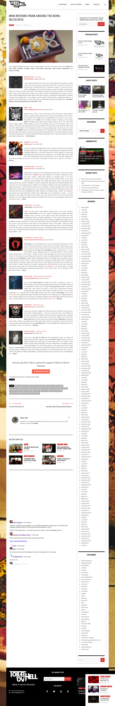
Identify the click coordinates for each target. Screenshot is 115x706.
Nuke (51, 390)
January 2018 (85, 447)
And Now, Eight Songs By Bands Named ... (59, 407)
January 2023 (85, 307)
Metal (26, 444)
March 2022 (84, 331)
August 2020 (85, 375)
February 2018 (85, 445)
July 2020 (84, 377)
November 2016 (85, 480)
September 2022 (86, 317)
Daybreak (69, 191)
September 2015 (86, 513)
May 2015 (84, 522)
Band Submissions (86, 561)
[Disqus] (41, 495)
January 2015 (85, 531)
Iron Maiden (13, 390)
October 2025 (85, 230)
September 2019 (86, 401)
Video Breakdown (86, 647)
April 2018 (84, 440)
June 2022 (84, 324)
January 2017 (85, 475)
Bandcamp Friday (86, 563)
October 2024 (85, 258)
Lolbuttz (83, 593)
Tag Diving (84, 635)
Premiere (84, 614)
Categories (63, 4)
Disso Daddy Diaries (86, 577)
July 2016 (84, 489)
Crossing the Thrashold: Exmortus (104, 690)
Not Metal (84, 605)
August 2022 (85, 319)
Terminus (38, 77)
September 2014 (86, 541)
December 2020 (85, 366)
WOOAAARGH (28, 79)
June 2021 (84, 352)
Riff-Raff (84, 628)
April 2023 (84, 300)
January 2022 (85, 335)
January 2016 (85, 503)
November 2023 (85, 284)
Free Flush (84, 584)
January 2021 (85, 363)
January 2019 (85, 419)
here (29, 325)
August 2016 (85, 487)
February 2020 (85, 389)
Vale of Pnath (24, 393)
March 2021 (84, 359)
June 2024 (84, 268)
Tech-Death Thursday (87, 637)
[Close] (87, 672)
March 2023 (84, 303)
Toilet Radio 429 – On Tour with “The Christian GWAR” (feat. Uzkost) (91, 158)
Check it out (51, 299)
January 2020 (85, 391)
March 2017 (84, 471)
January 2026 (85, 223)
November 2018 (85, 424)
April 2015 (84, 524)
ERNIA (36, 423)
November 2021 (85, 340)
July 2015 (84, 517)
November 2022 (85, 312)
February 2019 (85, 417)
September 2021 (86, 345)
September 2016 (86, 485)
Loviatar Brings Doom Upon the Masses (104, 700)
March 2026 (84, 219)
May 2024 (84, 270)
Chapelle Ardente (38, 237)
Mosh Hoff (19, 25)
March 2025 (84, 247)
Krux (20, 390)
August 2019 (85, 403)
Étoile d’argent (48, 266)
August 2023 (85, 291)
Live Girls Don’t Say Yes (16, 407)
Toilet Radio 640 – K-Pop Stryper (90, 185)
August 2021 (85, 347)
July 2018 (84, 433)
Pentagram (58, 390)
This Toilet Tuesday (86, 642)
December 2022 (85, 310)
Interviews (83, 151)
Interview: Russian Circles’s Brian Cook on (98, 97)
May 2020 (84, 382)
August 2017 (85, 459)
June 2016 (84, 492)
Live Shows (84, 591)
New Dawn (39, 166)
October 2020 (85, 370)
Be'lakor (25, 385)
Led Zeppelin (27, 390)
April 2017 (84, 468)
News (65, 444)
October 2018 (85, 426)
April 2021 (84, 356)
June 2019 (84, 408)
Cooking (83, 570)
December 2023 (85, 282)
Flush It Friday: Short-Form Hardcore (82, 97)
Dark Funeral (28, 276)
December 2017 (85, 450)
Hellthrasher (28, 144)
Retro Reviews (85, 619)
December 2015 (85, 505)
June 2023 (84, 296)
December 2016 (85, 477)
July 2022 (84, 321)
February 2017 (85, 473)
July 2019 (84, 405)
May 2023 (84, 298)
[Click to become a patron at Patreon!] (41, 371)
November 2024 (85, 256)
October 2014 (85, 538)
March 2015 (84, 526)
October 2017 (85, 454)
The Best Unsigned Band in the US (91, 640)
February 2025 (85, 249)
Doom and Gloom (86, 579)
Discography (84, 575)
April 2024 (84, 272)
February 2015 (85, 529)
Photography (85, 612)
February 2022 (85, 333)
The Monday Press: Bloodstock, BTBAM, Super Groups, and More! (31, 460)
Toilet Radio (90, 151)
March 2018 (84, 443)
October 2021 (85, 342)
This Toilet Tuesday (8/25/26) (89, 188)
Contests (84, 568)
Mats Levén (45, 390)
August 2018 (85, 431)
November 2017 (85, 452)
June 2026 (84, 212)
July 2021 (84, 349)
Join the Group (76, 4)
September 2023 (86, 289)
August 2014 (85, 543)
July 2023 (84, 293)
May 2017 (84, 466)
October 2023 (85, 286)
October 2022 (85, 314)
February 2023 (85, 305)
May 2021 (84, 354)
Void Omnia (28, 205)
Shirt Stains (84, 633)
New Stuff (60, 444)
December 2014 (85, 533)
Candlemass (28, 305)
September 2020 (86, 373)
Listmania (84, 589)
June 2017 (84, 464)
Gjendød (27, 142)
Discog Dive (84, 572)
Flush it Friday (85, 581)
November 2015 (85, 508)
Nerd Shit (84, 598)
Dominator (34, 388)
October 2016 (85, 482)
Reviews (11, 25)
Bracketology (85, 565)
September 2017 (86, 457)
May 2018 (84, 438)
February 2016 (85, 501)
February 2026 (85, 221)
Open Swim (31, 456)
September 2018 (86, 429)
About (87, 4)
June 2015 (84, 520)
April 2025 (84, 244)
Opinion (83, 609)
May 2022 (84, 326)
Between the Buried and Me (37, 385)
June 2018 (84, 436)
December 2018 (85, 422)
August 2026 (85, 207)
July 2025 (84, 237)
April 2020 (84, 384)
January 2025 (85, 251)
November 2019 (85, 396)
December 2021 (85, 338)
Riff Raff (83, 626)
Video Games (85, 649)
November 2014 (85, 536)
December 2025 (85, 226)
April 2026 (84, 217)
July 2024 (84, 265)
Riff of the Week (86, 623)
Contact (96, 4)
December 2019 (85, 394)
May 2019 (84, 410)
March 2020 (84, 387)
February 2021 (85, 361)
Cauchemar (28, 237)
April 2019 (84, 412)
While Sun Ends (29, 77)
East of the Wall (54, 388)
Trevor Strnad (14, 393)
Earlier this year (29, 211)
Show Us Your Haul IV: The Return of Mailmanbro (64, 460)
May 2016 (84, 494)
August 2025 (85, 235)
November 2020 (85, 368)
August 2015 (85, 515)
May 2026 (84, 214)
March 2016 (84, 498)
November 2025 (85, 228)
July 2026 (84, 209)
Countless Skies (29, 166)
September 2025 (86, 233)
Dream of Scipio (44, 388)
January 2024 (85, 279)
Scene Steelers (85, 630)
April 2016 (84, 496)
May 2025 (84, 242)
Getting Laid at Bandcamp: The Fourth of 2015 (104, 680)
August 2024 (85, 263)
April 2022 (84, 328)
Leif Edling (36, 390)
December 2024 (85, 254)
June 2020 (84, 380)
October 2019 (85, 398)
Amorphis (18, 385)
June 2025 (84, 240)
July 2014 (84, 545)
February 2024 (85, 277)
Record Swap (85, 617)
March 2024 (84, 275)
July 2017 (84, 461)
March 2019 (84, 415)
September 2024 (86, 261)
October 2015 (85, 510)
